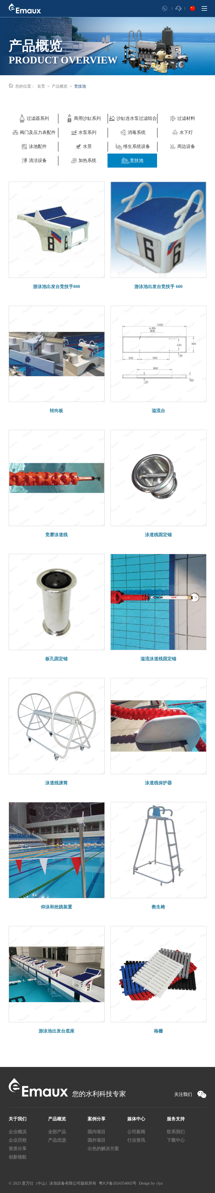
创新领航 (18, 1157)
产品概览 (59, 86)
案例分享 (97, 1118)
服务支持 (176, 1118)
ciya (159, 1183)
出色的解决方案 (103, 1148)
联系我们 (176, 1131)
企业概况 (18, 1131)
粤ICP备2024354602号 (117, 1183)
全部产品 (57, 1131)
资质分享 (18, 1148)
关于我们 (18, 1118)
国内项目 (97, 1131)
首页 (41, 86)
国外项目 (97, 1140)
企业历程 (18, 1140)
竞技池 (80, 86)
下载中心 (176, 1140)
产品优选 (57, 1140)
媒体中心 (136, 1118)
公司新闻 (136, 1131)
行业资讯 (136, 1140)
